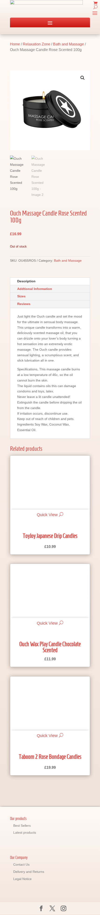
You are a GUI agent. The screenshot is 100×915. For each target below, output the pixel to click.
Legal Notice (22, 879)
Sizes (21, 296)
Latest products (24, 832)
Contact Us (21, 864)
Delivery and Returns (28, 872)
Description (26, 281)
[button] (82, 78)
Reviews (23, 304)
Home (15, 44)
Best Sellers (22, 825)
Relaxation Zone (36, 44)
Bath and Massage (68, 44)
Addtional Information (34, 289)
